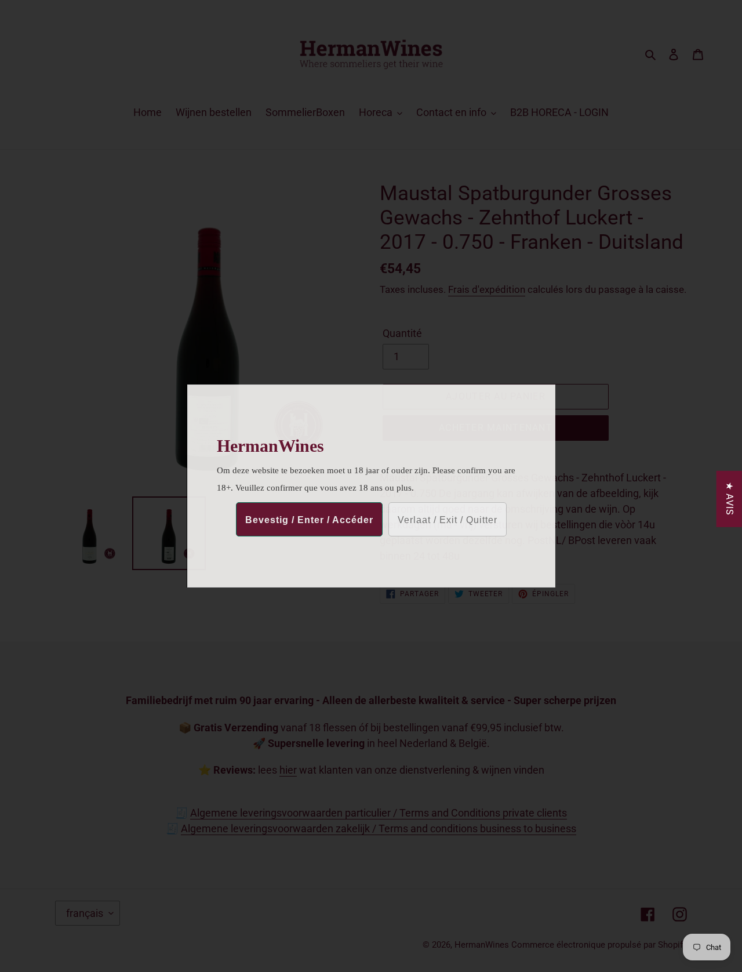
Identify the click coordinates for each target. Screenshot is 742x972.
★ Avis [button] (729, 499)
